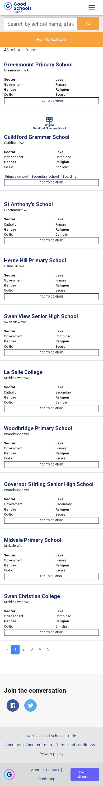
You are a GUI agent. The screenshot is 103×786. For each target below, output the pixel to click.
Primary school (16, 176)
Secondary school (45, 176)
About (36, 769)
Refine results (51, 39)
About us (13, 744)
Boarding (70, 176)
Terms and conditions (75, 744)
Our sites (82, 774)
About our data (38, 744)
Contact (52, 769)
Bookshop (46, 778)
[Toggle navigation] (92, 8)
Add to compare (51, 101)
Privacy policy (51, 753)
